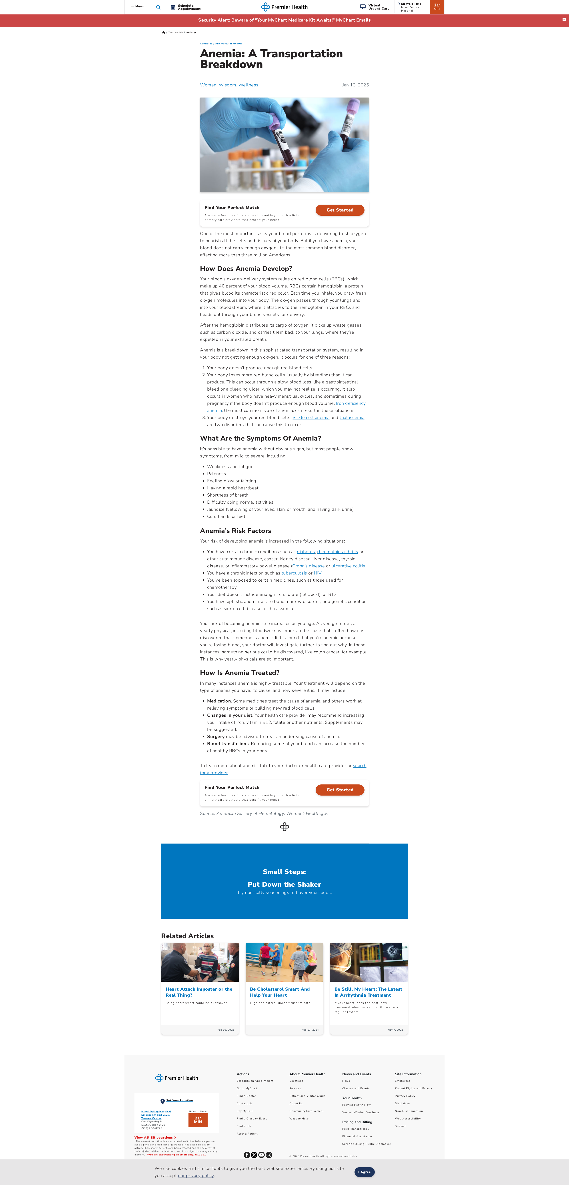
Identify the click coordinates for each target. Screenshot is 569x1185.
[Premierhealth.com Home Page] (163, 32)
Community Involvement (306, 1111)
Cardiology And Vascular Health (221, 43)
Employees (402, 1081)
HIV (318, 573)
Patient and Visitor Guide (307, 1096)
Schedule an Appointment (255, 1081)
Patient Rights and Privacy (414, 1088)
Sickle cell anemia (311, 418)
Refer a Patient (247, 1133)
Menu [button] (139, 6)
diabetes (306, 552)
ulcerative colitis (348, 566)
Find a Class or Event (252, 1118)
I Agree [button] (364, 1172)
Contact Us (244, 1103)
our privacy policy (196, 1176)
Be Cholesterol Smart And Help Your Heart (280, 992)
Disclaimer (402, 1103)
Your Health (175, 32)
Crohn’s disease (308, 566)
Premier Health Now (356, 1105)
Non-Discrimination (409, 1111)
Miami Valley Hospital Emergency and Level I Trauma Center (156, 1115)
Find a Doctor (246, 1096)
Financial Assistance (357, 1136)
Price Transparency (355, 1129)
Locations (296, 1081)
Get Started (340, 210)
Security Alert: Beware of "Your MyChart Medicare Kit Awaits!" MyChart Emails (284, 20)
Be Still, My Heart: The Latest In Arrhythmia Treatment (369, 992)
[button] (158, 7)
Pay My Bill (245, 1111)
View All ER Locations (154, 1137)
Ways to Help (299, 1118)
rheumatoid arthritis (337, 552)
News (346, 1081)
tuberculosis (294, 573)
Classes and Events (356, 1088)
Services (295, 1088)
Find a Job (244, 1126)
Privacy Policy (405, 1096)
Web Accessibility (408, 1118)
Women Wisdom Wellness (361, 1112)
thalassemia (352, 418)
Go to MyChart (247, 1088)
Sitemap (400, 1126)
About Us (296, 1103)
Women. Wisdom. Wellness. (229, 85)
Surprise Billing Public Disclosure (366, 1144)
